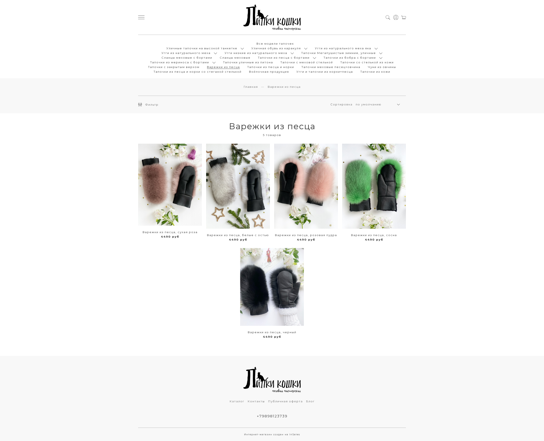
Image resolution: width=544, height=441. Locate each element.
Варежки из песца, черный (272, 332)
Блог (310, 401)
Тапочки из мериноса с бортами (179, 62)
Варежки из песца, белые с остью (238, 235)
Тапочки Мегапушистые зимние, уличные (338, 53)
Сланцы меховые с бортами (187, 57)
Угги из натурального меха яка (343, 48)
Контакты (256, 401)
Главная (251, 86)
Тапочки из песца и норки (270, 67)
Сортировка (341, 104)
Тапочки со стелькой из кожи (367, 62)
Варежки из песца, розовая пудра (306, 235)
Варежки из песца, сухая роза (170, 232)
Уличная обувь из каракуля (276, 48)
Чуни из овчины (382, 67)
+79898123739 (272, 416)
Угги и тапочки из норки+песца (324, 71)
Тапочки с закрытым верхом (174, 67)
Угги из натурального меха (186, 53)
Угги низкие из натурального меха (256, 53)
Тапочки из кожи (375, 71)
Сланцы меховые (235, 57)
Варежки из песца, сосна (374, 235)
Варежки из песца (223, 67)
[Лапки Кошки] (272, 17)
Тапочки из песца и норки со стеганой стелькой (198, 71)
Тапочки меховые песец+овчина (331, 67)
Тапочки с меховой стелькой (306, 62)
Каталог (237, 401)
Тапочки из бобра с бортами (350, 57)
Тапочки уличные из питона (248, 62)
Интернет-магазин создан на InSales (272, 434)
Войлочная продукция (269, 71)
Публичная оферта (285, 401)
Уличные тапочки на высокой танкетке (201, 48)
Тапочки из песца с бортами (284, 57)
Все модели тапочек (275, 43)
